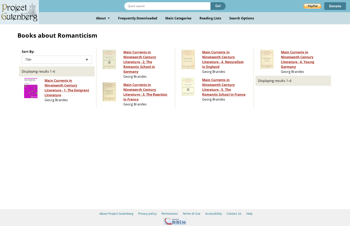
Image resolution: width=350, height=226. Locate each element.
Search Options (241, 18)
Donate (335, 6)
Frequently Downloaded (137, 18)
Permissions (169, 213)
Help (249, 213)
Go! (218, 6)
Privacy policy (147, 213)
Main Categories (178, 18)
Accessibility (213, 213)
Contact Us (234, 213)
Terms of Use (191, 213)
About (103, 18)
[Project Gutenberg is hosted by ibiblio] (175, 223)
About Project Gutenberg (116, 213)
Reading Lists (210, 18)
